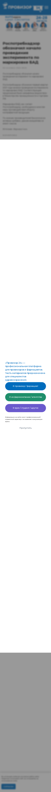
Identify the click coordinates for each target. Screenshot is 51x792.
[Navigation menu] (46, 7)
